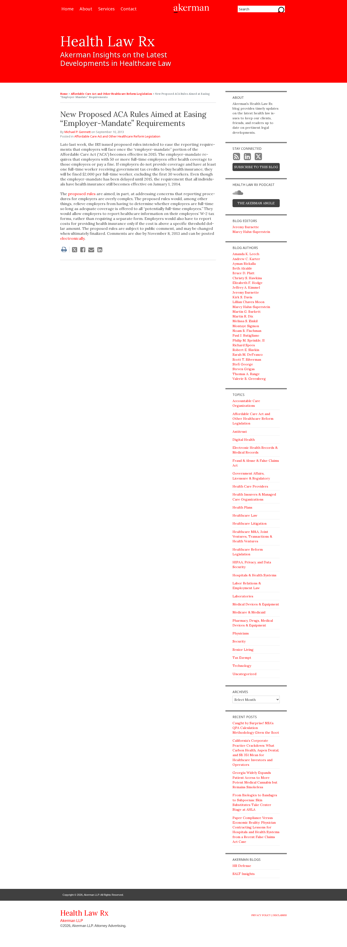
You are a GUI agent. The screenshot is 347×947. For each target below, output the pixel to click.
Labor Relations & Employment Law (247, 585)
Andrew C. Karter (246, 259)
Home (67, 9)
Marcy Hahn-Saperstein (251, 232)
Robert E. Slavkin (246, 350)
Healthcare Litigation (250, 523)
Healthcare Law (245, 515)
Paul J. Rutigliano (246, 335)
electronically (72, 238)
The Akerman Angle (256, 203)
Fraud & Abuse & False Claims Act (256, 463)
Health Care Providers (250, 486)
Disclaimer (280, 915)
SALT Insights (244, 874)
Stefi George (243, 364)
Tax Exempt (242, 658)
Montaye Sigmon (246, 326)
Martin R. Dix (243, 316)
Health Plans (242, 507)
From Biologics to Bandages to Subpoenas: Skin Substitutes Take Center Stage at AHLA (255, 802)
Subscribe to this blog (256, 167)
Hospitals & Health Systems (254, 575)
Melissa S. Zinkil (245, 321)
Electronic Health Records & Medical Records (255, 450)
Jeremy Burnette (246, 227)
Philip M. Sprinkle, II (249, 340)
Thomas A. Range (246, 374)
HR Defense (242, 866)
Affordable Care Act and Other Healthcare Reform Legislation (111, 93)
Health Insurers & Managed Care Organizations (254, 496)
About (86, 9)
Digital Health (244, 439)
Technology (242, 666)
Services (106, 9)
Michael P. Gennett (77, 132)
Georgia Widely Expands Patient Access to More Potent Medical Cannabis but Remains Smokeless (255, 780)
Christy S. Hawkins (247, 278)
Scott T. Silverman (247, 359)
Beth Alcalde (242, 268)
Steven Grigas (244, 369)
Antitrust (240, 431)
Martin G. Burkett (247, 311)
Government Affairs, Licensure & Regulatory (251, 475)
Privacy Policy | (261, 915)
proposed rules (82, 193)
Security (239, 641)
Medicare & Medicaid (249, 612)
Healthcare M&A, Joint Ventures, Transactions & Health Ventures (252, 537)
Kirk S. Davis (242, 297)
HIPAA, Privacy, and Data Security (252, 564)
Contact (129, 9)
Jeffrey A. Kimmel (246, 287)
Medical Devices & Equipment (256, 604)
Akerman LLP (71, 921)
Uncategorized (244, 674)
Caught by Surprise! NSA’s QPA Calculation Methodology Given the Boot (256, 728)
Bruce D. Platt (243, 273)
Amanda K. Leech (246, 254)
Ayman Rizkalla (244, 263)
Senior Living (243, 649)
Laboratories (243, 596)
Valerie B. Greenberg (249, 379)
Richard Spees (244, 345)
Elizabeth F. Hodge (247, 283)
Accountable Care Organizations (246, 403)
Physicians (241, 633)
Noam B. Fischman (247, 331)
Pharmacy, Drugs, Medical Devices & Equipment (253, 622)
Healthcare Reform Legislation (248, 551)
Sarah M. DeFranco (248, 354)
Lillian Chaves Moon (248, 302)
